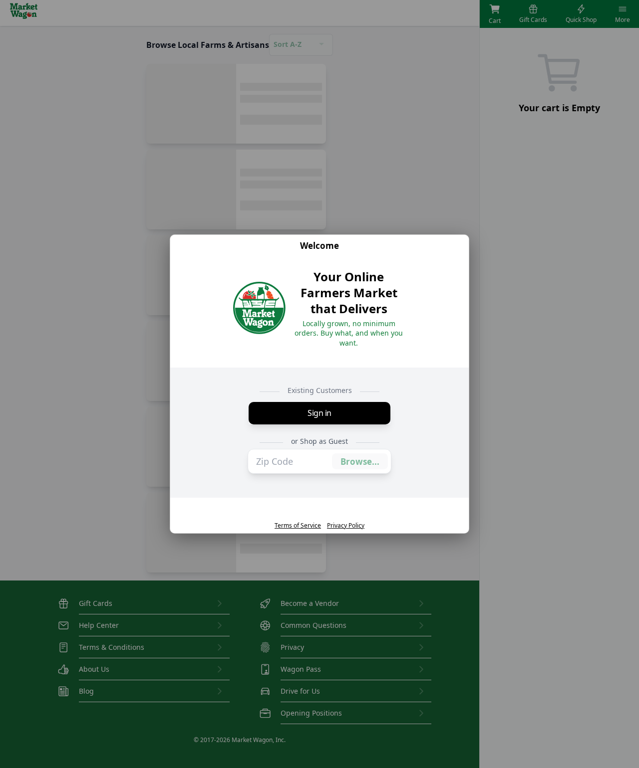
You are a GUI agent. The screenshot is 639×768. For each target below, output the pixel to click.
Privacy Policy (345, 526)
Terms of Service (298, 526)
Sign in (319, 412)
